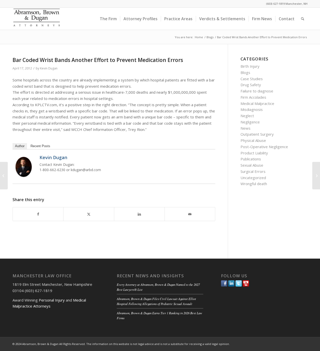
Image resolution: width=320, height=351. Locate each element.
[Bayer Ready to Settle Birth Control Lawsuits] (4, 175)
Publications (250, 158)
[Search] (303, 19)
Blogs (245, 72)
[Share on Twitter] (89, 214)
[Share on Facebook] (38, 214)
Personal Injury (52, 300)
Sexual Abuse (251, 165)
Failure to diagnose (256, 90)
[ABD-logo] (36, 19)
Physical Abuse (253, 140)
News (245, 128)
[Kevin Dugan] (24, 175)
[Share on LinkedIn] (139, 214)
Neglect (247, 115)
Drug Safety (250, 84)
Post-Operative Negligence (264, 146)
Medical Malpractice (257, 103)
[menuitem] (108, 19)
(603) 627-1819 (275, 3)
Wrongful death (253, 183)
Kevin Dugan (49, 68)
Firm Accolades (253, 97)
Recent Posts (40, 146)
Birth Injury (250, 66)
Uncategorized (253, 177)
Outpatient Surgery (257, 134)
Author (19, 146)
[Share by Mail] (190, 214)
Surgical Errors (253, 171)
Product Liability (254, 152)
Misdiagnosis (251, 109)
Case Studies (251, 78)
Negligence (250, 121)
